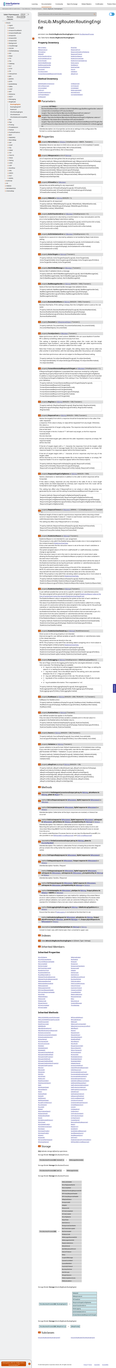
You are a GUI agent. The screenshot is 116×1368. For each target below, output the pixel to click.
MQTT (11, 97)
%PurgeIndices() (76, 1019)
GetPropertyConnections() (79, 1089)
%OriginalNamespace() (45, 1140)
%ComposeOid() (43, 1041)
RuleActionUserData (77, 58)
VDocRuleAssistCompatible (18, 117)
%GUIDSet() (41, 1076)
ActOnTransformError (45, 56)
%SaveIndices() (75, 1035)
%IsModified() (42, 1094)
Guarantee (97, 1364)
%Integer (74, 919)
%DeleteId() (41, 1050)
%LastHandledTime (44, 972)
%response (74, 964)
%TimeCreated (42, 1007)
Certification (99, 4)
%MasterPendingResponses (46, 977)
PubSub (11, 130)
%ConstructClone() (44, 1043)
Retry (72, 999)
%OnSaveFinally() (43, 1133)
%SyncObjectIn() (76, 1048)
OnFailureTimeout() (77, 1100)
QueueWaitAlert (76, 992)
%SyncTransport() (76, 1050)
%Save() (73, 1030)
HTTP (10, 69)
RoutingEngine (58, 9)
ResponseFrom (75, 50)
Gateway (11, 63)
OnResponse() (75, 84)
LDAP (10, 89)
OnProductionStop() (77, 1116)
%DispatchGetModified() (45, 1054)
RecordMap (12, 140)
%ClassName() (42, 1039)
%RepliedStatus (43, 996)
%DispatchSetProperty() (45, 1065)
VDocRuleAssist (15, 114)
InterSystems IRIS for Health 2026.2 (11, 9)
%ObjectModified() (44, 1116)
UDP (10, 165)
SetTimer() (74, 1137)
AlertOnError (75, 975)
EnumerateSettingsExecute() (79, 1074)
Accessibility (105, 1364)
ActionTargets (42, 61)
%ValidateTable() (76, 1061)
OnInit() (73, 1107)
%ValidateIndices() (76, 1057)
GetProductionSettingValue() (80, 1085)
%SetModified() (75, 1039)
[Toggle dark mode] (112, 14)
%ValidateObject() (76, 1059)
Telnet (11, 158)
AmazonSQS (13, 40)
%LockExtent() (42, 1105)
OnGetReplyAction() (77, 1105)
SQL (10, 147)
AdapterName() (75, 1063)
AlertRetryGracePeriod (78, 977)
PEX (10, 119)
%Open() (41, 1135)
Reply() (73, 1124)
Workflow (12, 168)
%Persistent (72, 800)
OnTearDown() (75, 1118)
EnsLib (45, 9)
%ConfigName (42, 957)
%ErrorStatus (42, 47)
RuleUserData (75, 67)
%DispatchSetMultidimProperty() (48, 1063)
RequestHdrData (76, 996)
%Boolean (62, 182)
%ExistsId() (41, 1070)
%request (74, 961)
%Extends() (41, 1072)
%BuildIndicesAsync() (44, 1028)
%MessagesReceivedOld (45, 983)
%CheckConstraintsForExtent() (47, 1035)
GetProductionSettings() (78, 1087)
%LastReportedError (44, 975)
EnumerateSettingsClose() (79, 1072)
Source (73, 69)
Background (13, 43)
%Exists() (41, 1067)
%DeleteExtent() (43, 1048)
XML (10, 170)
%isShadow (74, 959)
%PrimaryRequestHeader (46, 990)
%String (68, 155)
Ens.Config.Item (47, 843)
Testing (11, 160)
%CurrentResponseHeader (46, 961)
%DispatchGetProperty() (45, 1057)
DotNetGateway (14, 51)
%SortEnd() (74, 1043)
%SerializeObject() (76, 1037)
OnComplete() (42, 88)
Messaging (12, 99)
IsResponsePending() (77, 1096)
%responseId (75, 968)
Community (59, 4)
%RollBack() (74, 1028)
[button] (39, 101)
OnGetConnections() (44, 92)
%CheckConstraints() (44, 1033)
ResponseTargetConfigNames (80, 52)
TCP (10, 153)
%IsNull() (41, 1096)
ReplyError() (74, 1126)
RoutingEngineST (15, 107)
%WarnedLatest (76, 957)
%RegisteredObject (64, 322)
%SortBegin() (75, 1041)
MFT (10, 91)
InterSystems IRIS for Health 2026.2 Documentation (14, 1364)
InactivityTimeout (76, 988)
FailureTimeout (75, 986)
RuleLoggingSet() (76, 90)
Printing (11, 125)
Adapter (73, 970)
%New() (40, 1109)
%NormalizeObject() (44, 1111)
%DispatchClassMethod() (46, 1052)
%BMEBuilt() (42, 1026)
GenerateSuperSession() (78, 1078)
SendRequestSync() (77, 1135)
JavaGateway (13, 84)
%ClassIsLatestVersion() (45, 1037)
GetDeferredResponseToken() (80, 1081)
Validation (74, 71)
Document (41, 69)
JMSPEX (11, 79)
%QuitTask (41, 994)
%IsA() (40, 1092)
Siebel (11, 150)
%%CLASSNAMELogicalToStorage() (49, 1017)
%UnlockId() (74, 1054)
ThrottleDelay (75, 1005)
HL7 (10, 66)
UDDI (10, 163)
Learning (35, 4)
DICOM (11, 48)
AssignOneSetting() (77, 1065)
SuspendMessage (76, 1003)
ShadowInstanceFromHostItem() (81, 1140)
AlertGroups (74, 972)
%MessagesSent (43, 986)
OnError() (41, 90)
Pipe (10, 122)
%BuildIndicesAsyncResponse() (47, 1030)
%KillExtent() (42, 1098)
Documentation (46, 4)
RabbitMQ (12, 137)
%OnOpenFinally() (43, 1131)
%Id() (39, 1085)
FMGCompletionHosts (78, 983)
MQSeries (12, 94)
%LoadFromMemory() (45, 1102)
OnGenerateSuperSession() (79, 1102)
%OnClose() (41, 1122)
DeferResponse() (76, 1070)
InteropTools (13, 74)
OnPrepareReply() (43, 94)
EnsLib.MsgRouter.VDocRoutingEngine (83, 1337)
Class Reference (26, 9)
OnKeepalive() (75, 1109)
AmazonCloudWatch (15, 30)
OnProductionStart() (77, 1113)
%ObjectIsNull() (43, 1113)
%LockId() (41, 1107)
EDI (10, 53)
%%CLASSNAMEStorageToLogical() (49, 1019)
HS (7, 183)
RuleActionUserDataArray (79, 61)
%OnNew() (41, 1129)
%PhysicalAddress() (77, 1017)
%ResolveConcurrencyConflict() (80, 1026)
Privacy (85, 1364)
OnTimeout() (75, 86)
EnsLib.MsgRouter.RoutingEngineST (49, 1337)
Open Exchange (72, 4)
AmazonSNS (13, 38)
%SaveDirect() (75, 1033)
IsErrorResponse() (43, 86)
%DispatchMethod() (44, 1059)
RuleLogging (75, 63)
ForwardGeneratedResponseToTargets (50, 74)
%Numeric (66, 510)
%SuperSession (42, 1003)
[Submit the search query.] (94, 14)
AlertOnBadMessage (44, 63)
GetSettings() (75, 1092)
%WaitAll (41, 54)
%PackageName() (43, 1142)
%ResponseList (42, 50)
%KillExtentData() (43, 1100)
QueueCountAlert (76, 990)
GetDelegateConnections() (46, 84)
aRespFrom (74, 74)
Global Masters (86, 4)
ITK (10, 71)
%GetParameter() (43, 1081)
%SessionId (41, 999)
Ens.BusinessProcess (87, 34)
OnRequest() (42, 97)
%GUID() (41, 1074)
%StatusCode (42, 1001)
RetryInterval (75, 1001)
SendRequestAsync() (77, 1133)
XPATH (11, 173)
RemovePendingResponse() (79, 1122)
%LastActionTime (43, 970)
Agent (11, 25)
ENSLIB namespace (37, 9)
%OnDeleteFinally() (44, 1124)
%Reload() (74, 1022)
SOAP (11, 145)
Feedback (114, 688)
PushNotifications (14, 132)
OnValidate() (75, 88)
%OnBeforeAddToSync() (45, 1120)
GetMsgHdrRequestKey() (78, 1083)
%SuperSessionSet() (77, 1046)
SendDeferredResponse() (78, 1131)
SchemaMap (10, 191)
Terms (90, 1364)
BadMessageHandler (44, 65)
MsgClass (74, 47)
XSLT (10, 176)
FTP (10, 58)
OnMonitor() (75, 1111)
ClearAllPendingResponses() (79, 1067)
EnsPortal (9, 181)
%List (57, 795)
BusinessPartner (76, 979)
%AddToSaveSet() (43, 1022)
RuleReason (74, 65)
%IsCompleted (42, 964)
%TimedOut (41, 52)
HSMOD (8, 186)
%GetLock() (41, 1078)
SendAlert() (74, 1129)
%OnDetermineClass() (45, 1126)
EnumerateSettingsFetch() (79, 1076)
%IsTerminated (42, 966)
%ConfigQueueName (44, 959)
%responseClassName (78, 966)
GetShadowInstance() (77, 1094)
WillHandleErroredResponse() (63, 835)
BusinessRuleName (44, 67)
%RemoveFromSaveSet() (78, 1024)
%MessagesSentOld (44, 988)
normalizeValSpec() (77, 94)
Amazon (11, 28)
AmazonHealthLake (15, 33)
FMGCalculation (76, 981)
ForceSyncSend (42, 71)
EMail (10, 56)
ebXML (11, 178)
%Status (62, 142)
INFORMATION (11, 188)
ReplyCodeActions (76, 994)
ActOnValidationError (44, 58)
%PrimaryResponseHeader (46, 992)
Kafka (10, 86)
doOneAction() (75, 92)
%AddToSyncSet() (43, 1024)
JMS (10, 76)
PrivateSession (13, 127)
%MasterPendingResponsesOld (48, 979)
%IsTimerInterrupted (44, 968)
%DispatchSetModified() (45, 1061)
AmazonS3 (12, 35)
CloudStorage (13, 46)
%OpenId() (41, 1137)
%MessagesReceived (44, 981)
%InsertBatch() (42, 1089)
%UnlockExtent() (76, 1052)
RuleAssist (13, 109)
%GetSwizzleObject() (44, 1083)
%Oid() (40, 1118)
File (10, 61)
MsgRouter (51, 9)
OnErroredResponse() (84, 835)
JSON (10, 81)
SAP (10, 142)
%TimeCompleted (43, 1005)
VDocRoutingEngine (16, 112)
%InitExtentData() (43, 1087)
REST (10, 135)
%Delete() (41, 1046)
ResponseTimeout (76, 54)
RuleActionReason (76, 56)
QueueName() (75, 1120)
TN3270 (11, 155)
